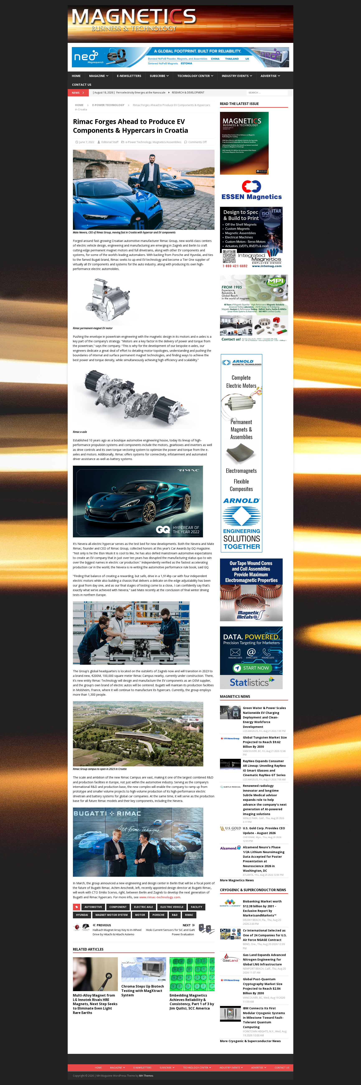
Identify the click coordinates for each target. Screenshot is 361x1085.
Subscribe (157, 76)
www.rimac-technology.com (159, 897)
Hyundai (82, 915)
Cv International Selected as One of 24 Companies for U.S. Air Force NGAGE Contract (265, 935)
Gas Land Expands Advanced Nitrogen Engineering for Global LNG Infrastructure (264, 959)
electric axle (143, 907)
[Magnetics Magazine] (180, 40)
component (118, 907)
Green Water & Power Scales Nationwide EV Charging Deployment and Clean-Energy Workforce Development (264, 717)
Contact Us (81, 85)
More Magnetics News (237, 880)
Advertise (269, 76)
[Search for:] (267, 93)
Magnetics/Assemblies (167, 142)
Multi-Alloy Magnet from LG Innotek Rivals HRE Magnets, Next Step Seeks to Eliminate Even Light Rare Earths (95, 1004)
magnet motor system (111, 915)
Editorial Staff (110, 142)
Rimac (189, 915)
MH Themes (146, 1075)
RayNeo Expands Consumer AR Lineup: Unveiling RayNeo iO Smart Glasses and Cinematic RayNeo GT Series (264, 768)
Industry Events (235, 76)
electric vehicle (171, 907)
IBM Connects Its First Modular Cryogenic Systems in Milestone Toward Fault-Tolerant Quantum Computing (264, 1017)
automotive (93, 907)
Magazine (97, 76)
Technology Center (193, 76)
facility (196, 907)
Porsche (158, 915)
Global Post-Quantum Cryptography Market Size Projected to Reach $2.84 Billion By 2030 (262, 986)
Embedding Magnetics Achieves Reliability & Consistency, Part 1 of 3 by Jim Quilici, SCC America (192, 1002)
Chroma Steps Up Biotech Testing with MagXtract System (142, 990)
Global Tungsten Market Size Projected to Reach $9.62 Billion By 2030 (265, 742)
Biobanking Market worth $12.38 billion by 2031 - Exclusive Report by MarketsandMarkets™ (262, 908)
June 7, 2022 (86, 142)
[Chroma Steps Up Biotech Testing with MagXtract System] (143, 969)
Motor (140, 915)
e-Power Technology (138, 142)
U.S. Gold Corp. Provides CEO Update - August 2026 (264, 830)
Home (76, 76)
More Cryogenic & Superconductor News (250, 1041)
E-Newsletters (129, 76)
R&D (175, 915)
